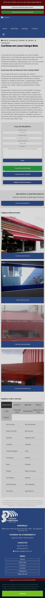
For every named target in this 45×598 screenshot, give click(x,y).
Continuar (22, 593)
